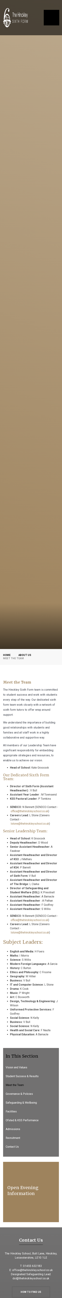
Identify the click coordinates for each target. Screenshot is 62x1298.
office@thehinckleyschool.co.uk (29, 811)
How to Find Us (31, 1292)
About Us (24, 655)
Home (7, 655)
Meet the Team (13, 658)
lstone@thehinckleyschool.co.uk (30, 823)
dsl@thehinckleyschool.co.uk (31, 1278)
